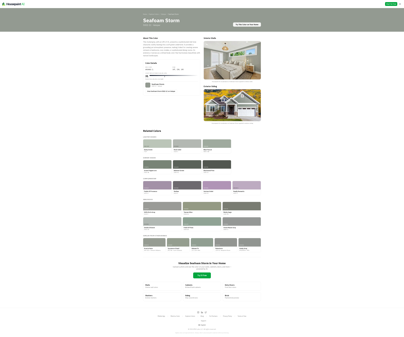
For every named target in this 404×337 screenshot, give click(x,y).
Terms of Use (242, 316)
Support (203, 321)
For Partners (213, 316)
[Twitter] (206, 312)
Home (145, 14)
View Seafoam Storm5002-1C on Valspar (161, 91)
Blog (202, 316)
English (203, 325)
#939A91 (148, 70)
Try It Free (202, 275)
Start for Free (391, 4)
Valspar (163, 14)
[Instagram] (198, 312)
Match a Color (175, 316)
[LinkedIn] (202, 312)
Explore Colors (154, 14)
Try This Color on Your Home (247, 24)
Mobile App (161, 316)
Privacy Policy (227, 316)
